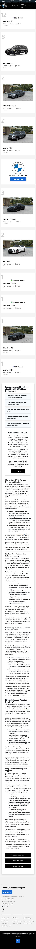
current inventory (20, 534)
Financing (27, 918)
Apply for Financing (28, 921)
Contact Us (18, 471)
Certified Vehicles (6, 926)
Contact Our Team (18, 866)
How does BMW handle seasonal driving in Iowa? (18, 410)
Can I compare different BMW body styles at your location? (16, 403)
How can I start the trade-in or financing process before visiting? (18, 424)
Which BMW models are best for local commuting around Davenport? (17, 396)
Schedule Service (17, 921)
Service (16, 918)
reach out (7, 833)
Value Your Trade (18, 179)
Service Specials (17, 923)
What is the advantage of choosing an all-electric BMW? (17, 417)
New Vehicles (5, 921)
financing (25, 710)
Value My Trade (27, 923)
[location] (35, 1)
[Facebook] (3, 910)
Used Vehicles (5, 923)
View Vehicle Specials (18, 855)
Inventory (5, 918)
